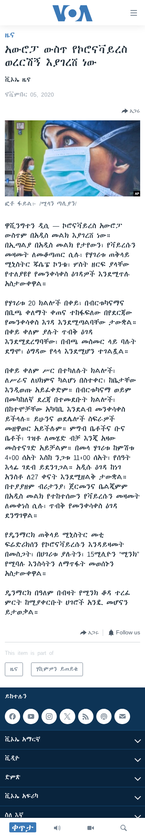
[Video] (91, 828)
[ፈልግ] (124, 828)
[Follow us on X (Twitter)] (67, 716)
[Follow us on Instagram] (49, 716)
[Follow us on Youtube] (30, 716)
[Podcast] (104, 716)
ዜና (10, 35)
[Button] (131, 111)
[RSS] (85, 716)
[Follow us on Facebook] (12, 716)
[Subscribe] (122, 716)
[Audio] (57, 828)
